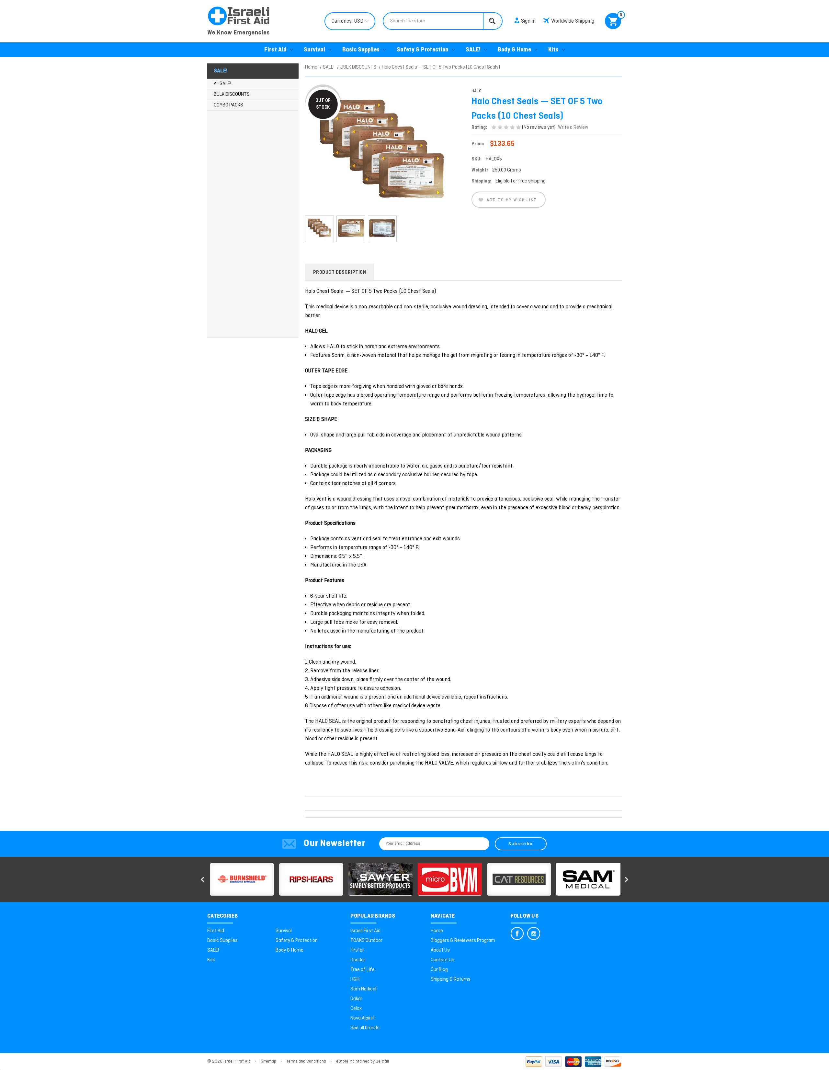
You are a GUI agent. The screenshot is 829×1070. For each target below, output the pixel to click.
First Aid (275, 50)
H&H (354, 979)
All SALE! (222, 84)
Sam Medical (363, 989)
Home (437, 931)
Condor (357, 960)
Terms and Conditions (306, 1061)
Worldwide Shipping (572, 21)
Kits (553, 50)
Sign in (528, 21)
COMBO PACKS (228, 105)
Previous (202, 879)
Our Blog (439, 969)
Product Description (339, 272)
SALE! (473, 50)
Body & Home (514, 50)
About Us (440, 950)
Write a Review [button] (573, 127)
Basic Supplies (361, 50)
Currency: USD (348, 21)
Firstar (357, 950)
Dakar (356, 999)
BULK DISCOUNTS (232, 94)
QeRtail (382, 1061)
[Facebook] (517, 933)
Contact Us (442, 960)
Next (626, 879)
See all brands (365, 1028)
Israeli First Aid (365, 931)
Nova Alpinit (362, 1018)
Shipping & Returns (451, 979)
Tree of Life (362, 969)
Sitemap (268, 1061)
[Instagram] (533, 933)
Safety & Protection (423, 50)
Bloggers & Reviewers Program (463, 940)
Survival (314, 50)
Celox (356, 1008)
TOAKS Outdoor (366, 940)
